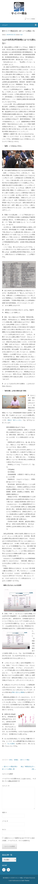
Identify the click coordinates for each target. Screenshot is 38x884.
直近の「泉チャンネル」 (15, 420)
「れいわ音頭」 (11, 743)
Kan (21, 34)
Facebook (4, 869)
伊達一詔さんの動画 (18, 692)
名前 (4, 812)
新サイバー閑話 (24, 760)
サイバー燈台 (19, 13)
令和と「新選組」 (14, 760)
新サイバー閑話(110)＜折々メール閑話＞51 (18, 31)
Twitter (8, 869)
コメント (5, 786)
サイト (4, 829)
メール (5, 821)
